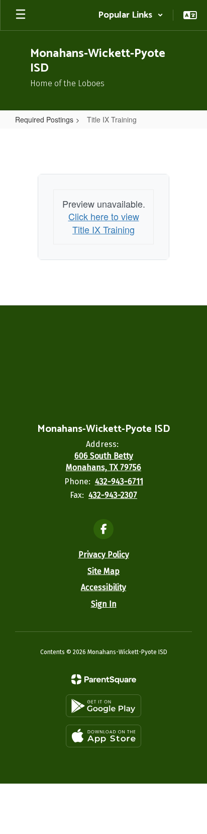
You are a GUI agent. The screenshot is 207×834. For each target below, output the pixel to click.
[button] (130, 15)
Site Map (103, 571)
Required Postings (44, 119)
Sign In (104, 604)
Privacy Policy (103, 554)
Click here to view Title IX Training (103, 223)
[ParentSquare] (104, 679)
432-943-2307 (112, 495)
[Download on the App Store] (103, 736)
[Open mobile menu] (21, 15)
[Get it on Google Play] (103, 705)
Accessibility (103, 587)
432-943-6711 (119, 481)
